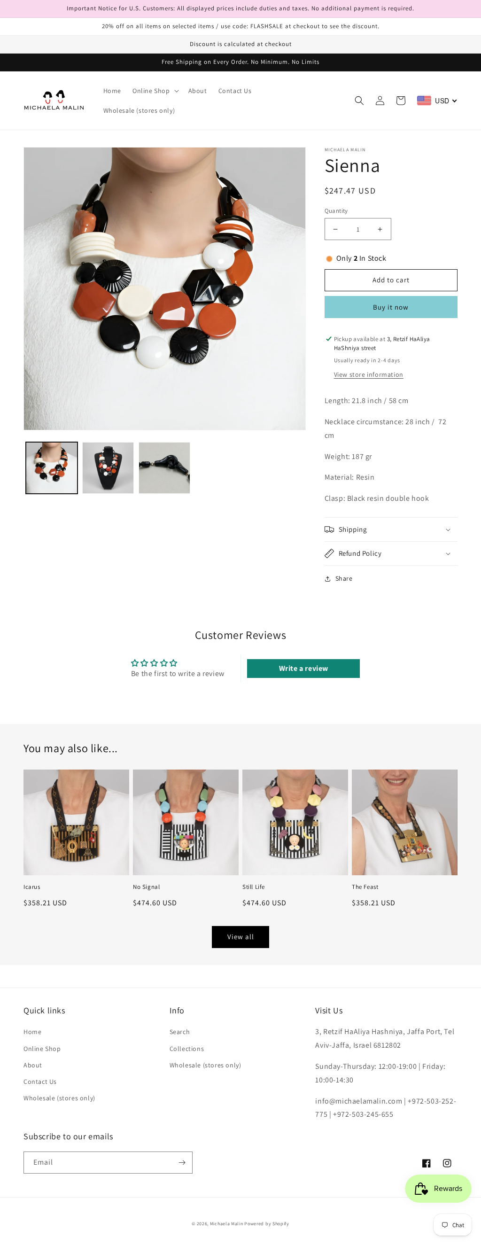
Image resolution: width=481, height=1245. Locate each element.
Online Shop (42, 1048)
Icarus (31, 887)
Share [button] (344, 578)
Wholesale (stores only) (59, 1098)
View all (240, 936)
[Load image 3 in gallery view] (164, 468)
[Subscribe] (181, 1163)
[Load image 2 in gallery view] (108, 468)
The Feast (365, 887)
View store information (368, 374)
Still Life (253, 887)
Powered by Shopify (266, 1224)
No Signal (146, 887)
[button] (155, 91)
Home (32, 1031)
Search (180, 1031)
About (32, 1065)
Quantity (336, 211)
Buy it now (391, 307)
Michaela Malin (226, 1224)
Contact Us (40, 1081)
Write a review (303, 668)
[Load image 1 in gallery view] (52, 468)
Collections (187, 1048)
